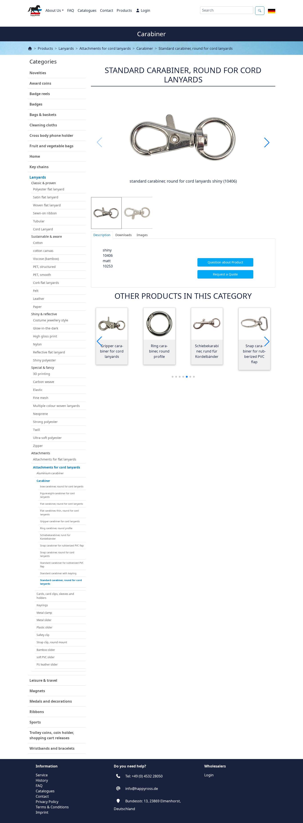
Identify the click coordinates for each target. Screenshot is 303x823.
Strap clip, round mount (52, 642)
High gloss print (45, 336)
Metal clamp (44, 613)
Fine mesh (40, 398)
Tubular (39, 221)
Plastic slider (44, 627)
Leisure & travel (43, 680)
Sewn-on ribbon (45, 213)
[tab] (102, 235)
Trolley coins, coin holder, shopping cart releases (52, 735)
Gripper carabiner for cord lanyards (60, 521)
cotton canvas (43, 251)
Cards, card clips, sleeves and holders (55, 596)
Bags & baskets (43, 114)
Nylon (37, 344)
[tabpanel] (183, 263)
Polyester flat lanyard (48, 189)
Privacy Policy (47, 801)
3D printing (41, 374)
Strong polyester (45, 422)
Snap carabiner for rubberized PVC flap (62, 545)
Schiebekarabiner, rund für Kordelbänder (55, 537)
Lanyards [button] (38, 177)
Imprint (42, 812)
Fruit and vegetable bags (51, 145)
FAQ (70, 10)
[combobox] (226, 10)
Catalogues (87, 10)
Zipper (38, 446)
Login (145, 10)
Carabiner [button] (43, 481)
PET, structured (44, 267)
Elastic (38, 390)
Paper (37, 307)
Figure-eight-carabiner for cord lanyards (57, 495)
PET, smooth (42, 275)
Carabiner (144, 48)
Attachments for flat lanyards (54, 459)
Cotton (38, 243)
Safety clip (43, 635)
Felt (35, 291)
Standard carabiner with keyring (58, 573)
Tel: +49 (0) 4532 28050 (144, 776)
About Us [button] (53, 10)
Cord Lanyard (43, 229)
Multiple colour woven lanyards (56, 406)
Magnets (37, 690)
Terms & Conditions (52, 807)
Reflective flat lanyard (49, 352)
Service (42, 775)
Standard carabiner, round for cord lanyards (196, 48)
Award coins (40, 83)
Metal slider (44, 620)
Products (124, 10)
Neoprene (40, 414)
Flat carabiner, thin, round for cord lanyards (59, 512)
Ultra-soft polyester (47, 438)
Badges (36, 104)
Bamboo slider (46, 650)
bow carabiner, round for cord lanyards (61, 486)
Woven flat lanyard (47, 205)
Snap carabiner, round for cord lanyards (57, 554)
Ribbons (37, 711)
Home (35, 156)
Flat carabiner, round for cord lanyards (61, 503)
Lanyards (66, 48)
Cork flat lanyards (46, 283)
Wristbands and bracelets (52, 748)
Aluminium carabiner (50, 473)
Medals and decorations (51, 701)
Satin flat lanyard (45, 197)
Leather (38, 299)
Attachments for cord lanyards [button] (56, 467)
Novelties (38, 72)
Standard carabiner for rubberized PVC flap (62, 564)
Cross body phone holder (51, 135)
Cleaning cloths (43, 125)
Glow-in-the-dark (45, 328)
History (42, 780)
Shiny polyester (44, 360)
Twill (36, 430)
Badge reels (40, 93)
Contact (106, 10)
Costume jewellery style (50, 320)
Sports (35, 722)
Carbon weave (43, 382)
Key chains (39, 166)
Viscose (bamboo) (46, 259)
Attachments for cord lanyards (105, 48)
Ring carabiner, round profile (56, 528)
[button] (267, 142)
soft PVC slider (46, 657)
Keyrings (42, 605)
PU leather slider (47, 664)
